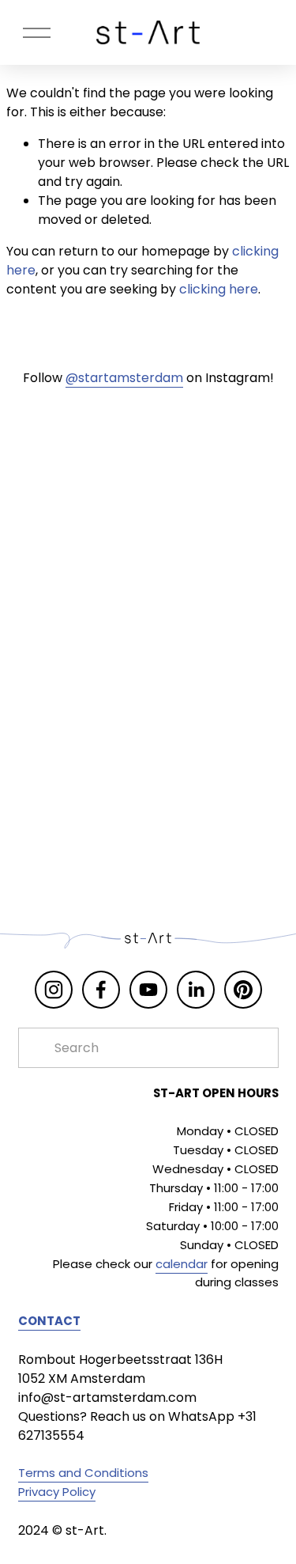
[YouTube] (148, 990)
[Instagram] (54, 990)
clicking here (218, 289)
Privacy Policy (57, 1491)
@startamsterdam (124, 378)
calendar (181, 1263)
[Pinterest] (243, 990)
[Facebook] (101, 990)
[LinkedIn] (196, 990)
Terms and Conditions (83, 1472)
